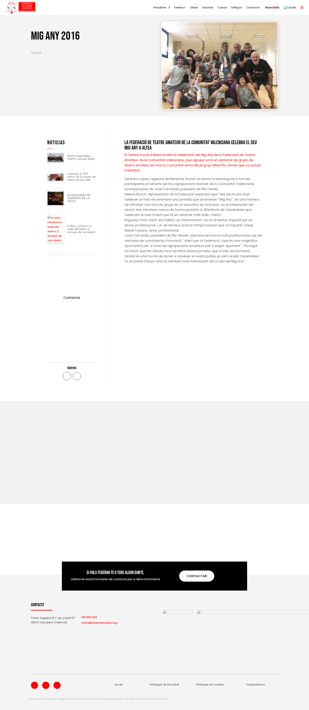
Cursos (222, 7)
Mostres (207, 7)
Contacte (253, 7)
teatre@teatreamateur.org (99, 623)
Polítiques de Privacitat (164, 684)
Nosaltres (160, 7)
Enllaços (236, 7)
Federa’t (179, 7)
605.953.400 (89, 617)
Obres (194, 7)
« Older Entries (40, 483)
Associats (272, 7)
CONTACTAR (197, 576)
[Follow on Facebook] (67, 376)
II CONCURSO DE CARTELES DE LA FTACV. (78, 198)
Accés (119, 684)
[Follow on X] (77, 376)
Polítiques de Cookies (210, 684)
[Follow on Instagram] (57, 685)
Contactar (71, 297)
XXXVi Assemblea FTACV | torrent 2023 (81, 157)
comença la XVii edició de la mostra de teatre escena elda (81, 177)
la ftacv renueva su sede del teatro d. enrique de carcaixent (81, 229)
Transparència (255, 684)
